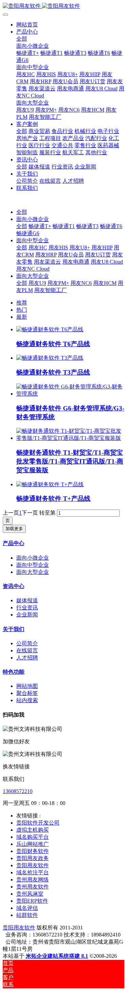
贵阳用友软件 (19, 927)
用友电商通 (75, 262)
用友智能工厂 (50, 290)
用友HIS (58, 247)
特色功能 (13, 672)
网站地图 (27, 686)
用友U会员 (71, 254)
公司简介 (27, 643)
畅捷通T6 (111, 226)
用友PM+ (58, 283)
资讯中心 (13, 586)
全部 (21, 39)
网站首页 (27, 24)
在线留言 (27, 650)
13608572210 (18, 791)
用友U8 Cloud (107, 262)
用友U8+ (79, 247)
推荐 (21, 303)
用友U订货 (98, 254)
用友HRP (46, 254)
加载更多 (14, 528)
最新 (21, 317)
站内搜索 (27, 700)
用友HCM (105, 283)
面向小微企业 (32, 219)
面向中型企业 (32, 240)
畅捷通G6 (27, 233)
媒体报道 (27, 600)
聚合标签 (27, 693)
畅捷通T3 (87, 226)
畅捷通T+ (39, 226)
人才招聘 (27, 657)
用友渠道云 (47, 262)
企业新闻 (27, 614)
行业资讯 (27, 607)
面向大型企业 (32, 276)
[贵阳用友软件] (63, 6)
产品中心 (13, 543)
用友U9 (37, 283)
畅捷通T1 (63, 226)
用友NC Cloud (32, 269)
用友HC (37, 247)
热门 (21, 310)
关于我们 (13, 629)
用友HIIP (101, 247)
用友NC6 (81, 283)
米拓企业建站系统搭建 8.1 (57, 956)
